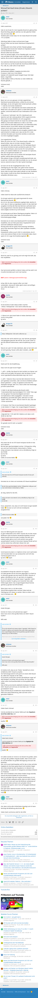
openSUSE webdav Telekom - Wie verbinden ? (17, 881)
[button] (2, 989)
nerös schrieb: (5, 472)
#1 (36, 23)
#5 (36, 301)
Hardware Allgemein (9, 920)
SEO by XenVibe (4, 995)
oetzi (3, 13)
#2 (36, 97)
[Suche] (36, 2)
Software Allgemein (9, 851)
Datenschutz (10, 992)
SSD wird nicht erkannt (10, 937)
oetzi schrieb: (5, 624)
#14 (36, 705)
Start (28, 992)
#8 (36, 439)
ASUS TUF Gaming (9, 954)
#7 (36, 361)
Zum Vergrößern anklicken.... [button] (19, 638)
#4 (36, 252)
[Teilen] (34, 23)
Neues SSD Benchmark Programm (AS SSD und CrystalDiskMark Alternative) (18, 874)
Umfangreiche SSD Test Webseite (14, 943)
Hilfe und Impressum (20, 992)
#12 (36, 605)
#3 (36, 188)
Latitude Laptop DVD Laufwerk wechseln (16, 948)
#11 (36, 568)
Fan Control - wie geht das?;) (12, 917)
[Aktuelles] (32, 2)
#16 (36, 803)
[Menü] (2, 2)
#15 (36, 732)
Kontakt (3, 992)
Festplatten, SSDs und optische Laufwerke (15, 879)
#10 (36, 528)
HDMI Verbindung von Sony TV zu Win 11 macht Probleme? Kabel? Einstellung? (18, 930)
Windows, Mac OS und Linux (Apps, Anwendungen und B (18, 861)
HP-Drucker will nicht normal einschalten (16, 923)
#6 (36, 330)
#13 (36, 651)
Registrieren (8, 263)
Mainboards (7, 958)
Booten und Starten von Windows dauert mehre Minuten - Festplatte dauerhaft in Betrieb (18, 969)
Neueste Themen (7, 842)
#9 (36, 468)
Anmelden (33, 262)
